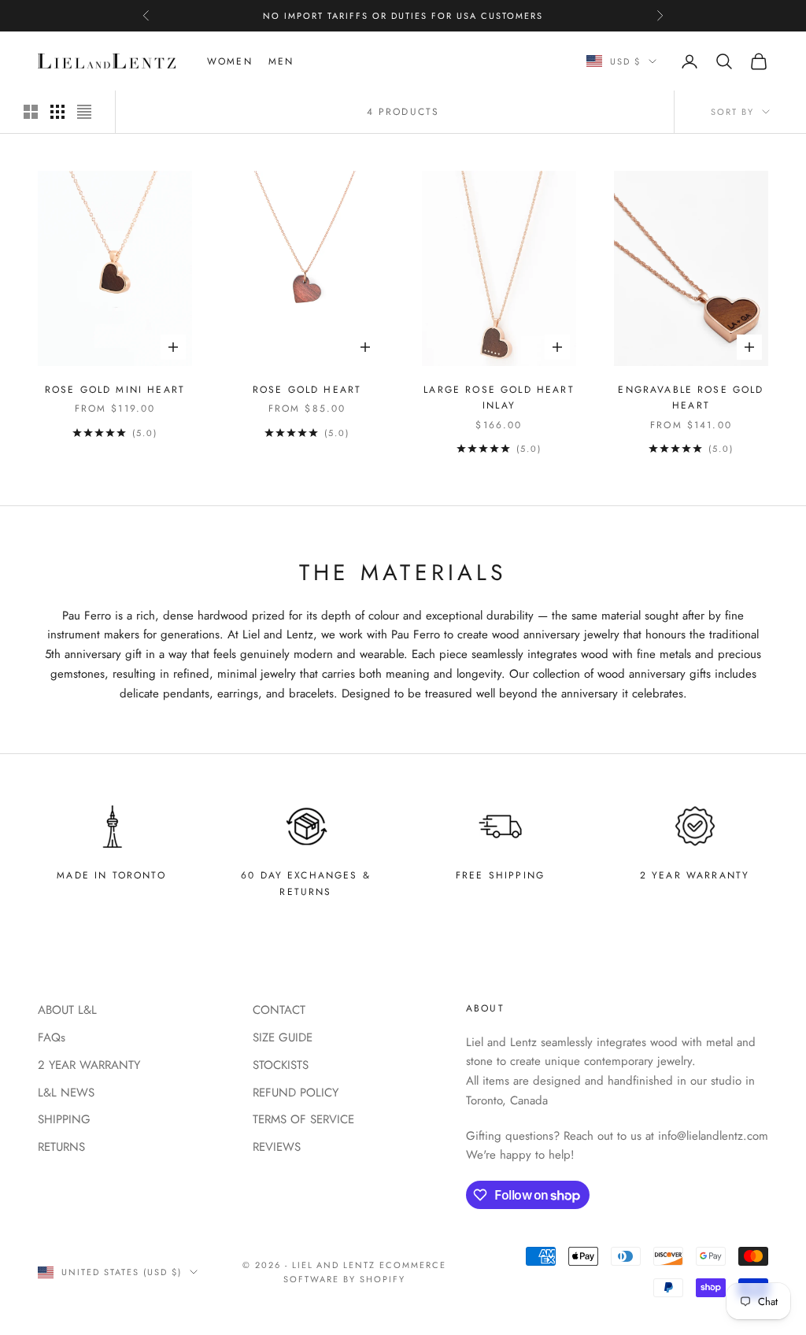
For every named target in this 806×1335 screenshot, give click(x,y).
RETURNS (61, 1147)
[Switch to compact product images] (84, 112)
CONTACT (279, 1010)
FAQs (51, 1037)
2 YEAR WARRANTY (89, 1065)
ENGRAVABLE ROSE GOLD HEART (690, 397)
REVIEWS (277, 1147)
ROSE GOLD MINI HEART (115, 390)
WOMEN (230, 61)
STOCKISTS (281, 1065)
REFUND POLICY (295, 1092)
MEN (281, 61)
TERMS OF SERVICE (303, 1119)
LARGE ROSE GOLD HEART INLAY (498, 397)
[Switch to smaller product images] (57, 112)
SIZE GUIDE (282, 1037)
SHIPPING (64, 1119)
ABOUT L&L (67, 1010)
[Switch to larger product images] (31, 112)
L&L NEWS (66, 1092)
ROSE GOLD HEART (307, 390)
